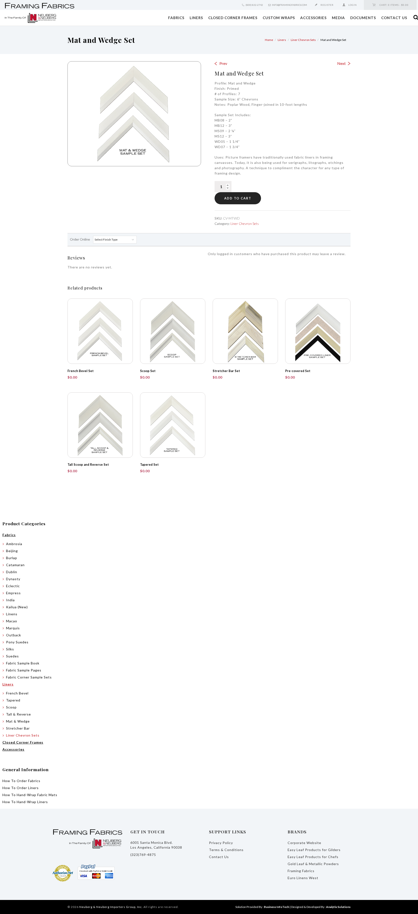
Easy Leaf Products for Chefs (313, 857)
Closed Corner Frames (232, 17)
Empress (13, 593)
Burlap (11, 558)
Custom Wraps (279, 17)
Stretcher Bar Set (226, 371)
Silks (10, 649)
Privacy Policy (221, 843)
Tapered (13, 700)
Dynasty (13, 579)
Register (327, 4)
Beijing (12, 551)
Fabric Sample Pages (23, 670)
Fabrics (176, 17)
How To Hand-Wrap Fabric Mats (29, 795)
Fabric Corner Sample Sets (29, 677)
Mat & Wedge (18, 721)
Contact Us (394, 17)
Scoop (11, 707)
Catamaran (15, 565)
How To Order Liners (20, 788)
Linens (11, 614)
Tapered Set (149, 464)
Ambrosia (14, 544)
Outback (13, 635)
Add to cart (237, 198)
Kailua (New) (17, 607)
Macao (11, 621)
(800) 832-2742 (254, 4)
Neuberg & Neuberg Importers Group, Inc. (111, 907)
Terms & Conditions (226, 850)
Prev (223, 63)
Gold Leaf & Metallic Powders (313, 864)
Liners (196, 17)
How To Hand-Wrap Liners (25, 802)
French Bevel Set (80, 371)
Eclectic (13, 586)
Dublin (11, 572)
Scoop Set (148, 371)
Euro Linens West (303, 878)
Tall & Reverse (18, 714)
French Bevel (17, 693)
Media (338, 17)
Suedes (12, 656)
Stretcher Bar (18, 728)
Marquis (13, 628)
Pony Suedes (17, 642)
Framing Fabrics (301, 871)
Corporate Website (304, 843)
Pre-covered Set (297, 371)
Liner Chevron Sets (303, 40)
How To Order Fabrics (21, 781)
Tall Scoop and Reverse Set (88, 464)
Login (352, 4)
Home (269, 40)
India (10, 600)
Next (341, 63)
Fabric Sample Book (22, 663)
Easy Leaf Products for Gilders (314, 850)
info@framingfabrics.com (289, 4)
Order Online (80, 239)
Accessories (313, 17)
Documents (363, 17)
